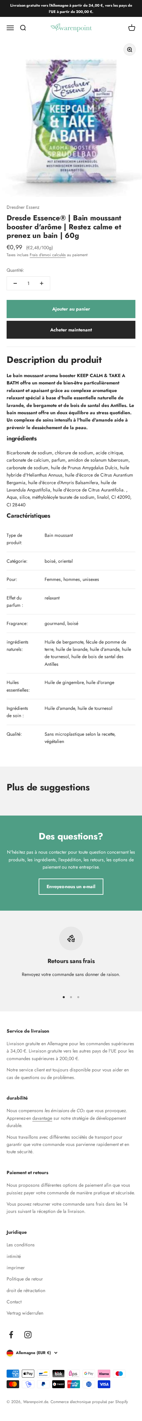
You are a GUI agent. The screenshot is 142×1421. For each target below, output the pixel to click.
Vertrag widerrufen (25, 1313)
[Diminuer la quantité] (15, 283)
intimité (14, 1256)
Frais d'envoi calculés (48, 255)
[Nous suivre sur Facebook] (11, 1334)
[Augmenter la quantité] (41, 283)
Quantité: (15, 270)
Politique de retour (25, 1279)
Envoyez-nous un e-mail (71, 886)
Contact (14, 1301)
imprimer (16, 1267)
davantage (42, 1118)
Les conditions (21, 1244)
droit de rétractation (26, 1290)
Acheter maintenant (71, 329)
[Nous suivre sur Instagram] (27, 1334)
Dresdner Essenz (23, 207)
